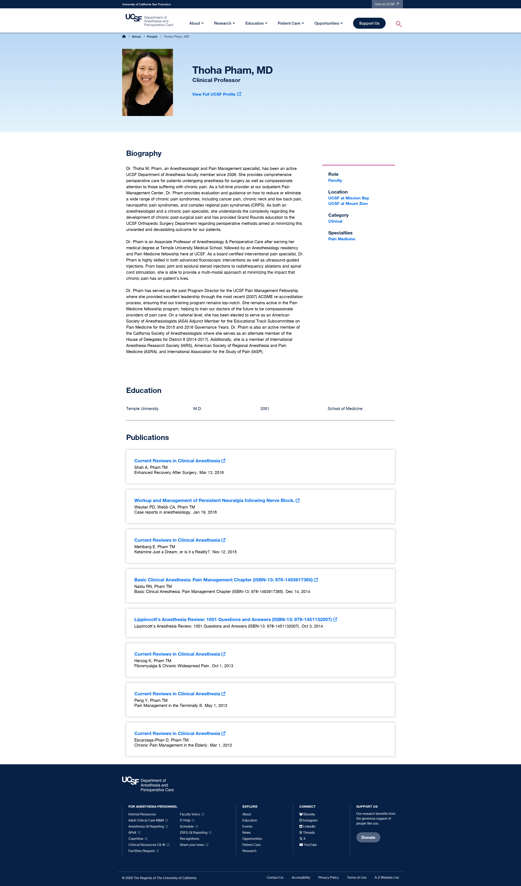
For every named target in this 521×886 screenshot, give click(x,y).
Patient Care (289, 23)
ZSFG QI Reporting (193, 833)
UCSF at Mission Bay (348, 197)
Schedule (187, 826)
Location (338, 191)
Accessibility (301, 877)
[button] (202, 24)
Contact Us (275, 877)
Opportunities (326, 23)
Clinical (335, 221)
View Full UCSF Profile (213, 94)
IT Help (185, 820)
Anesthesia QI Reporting (146, 826)
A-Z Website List (387, 877)
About (194, 23)
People (152, 36)
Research (222, 23)
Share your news (192, 845)
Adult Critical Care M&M (146, 820)
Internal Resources (142, 814)
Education (254, 23)
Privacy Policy (328, 877)
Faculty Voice (190, 814)
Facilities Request (141, 851)
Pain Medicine (341, 238)
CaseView (135, 839)
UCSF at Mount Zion (348, 203)
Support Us (369, 23)
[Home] (149, 21)
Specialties (340, 232)
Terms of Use (357, 877)
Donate (368, 837)
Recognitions (189, 839)
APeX (132, 833)
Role (333, 174)
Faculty (335, 180)
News (246, 833)
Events (247, 826)
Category (338, 215)
